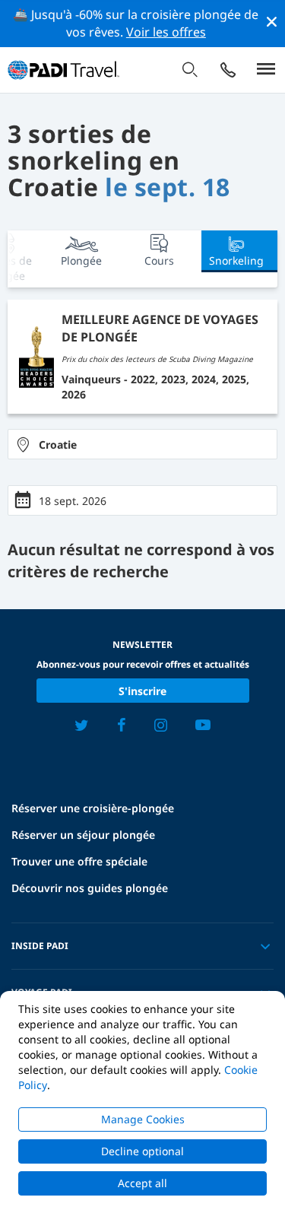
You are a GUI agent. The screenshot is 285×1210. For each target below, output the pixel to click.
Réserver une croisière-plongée (92, 808)
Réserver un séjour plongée (83, 834)
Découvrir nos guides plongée (89, 888)
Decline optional (142, 1151)
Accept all (142, 1183)
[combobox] (142, 444)
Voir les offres (166, 32)
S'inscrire (142, 691)
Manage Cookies (143, 1119)
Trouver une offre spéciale (79, 861)
